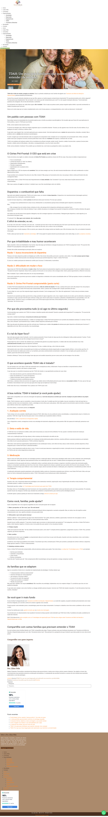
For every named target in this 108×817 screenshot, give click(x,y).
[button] (104, 813)
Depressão (9, 17)
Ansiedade (9, 15)
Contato (5, 26)
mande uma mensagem (43, 610)
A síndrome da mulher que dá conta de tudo (22, 724)
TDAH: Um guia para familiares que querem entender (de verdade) (28, 726)
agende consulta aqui (29, 610)
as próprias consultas (84, 234)
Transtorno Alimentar (11, 22)
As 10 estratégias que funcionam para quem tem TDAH (37, 486)
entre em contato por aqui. (51, 493)
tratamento (27, 234)
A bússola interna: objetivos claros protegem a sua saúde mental (28, 721)
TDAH (7, 20)
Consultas (5, 11)
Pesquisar (10, 681)
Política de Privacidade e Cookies (41, 815)
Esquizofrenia (9, 19)
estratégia (33, 234)
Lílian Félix (6, 9)
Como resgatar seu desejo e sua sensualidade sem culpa (26, 722)
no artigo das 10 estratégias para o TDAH (72, 549)
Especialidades (7, 13)
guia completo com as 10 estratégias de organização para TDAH (37, 617)
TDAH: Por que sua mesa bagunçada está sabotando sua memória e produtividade (33, 728)
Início (4, 8)
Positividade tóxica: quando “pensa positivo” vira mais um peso (28, 717)
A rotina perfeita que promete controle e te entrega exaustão (27, 719)
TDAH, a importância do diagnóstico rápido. (26, 418)
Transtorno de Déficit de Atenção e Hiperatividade (40, 601)
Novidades (5, 24)
